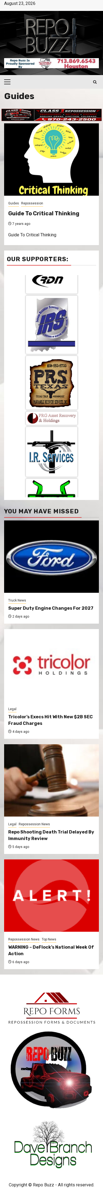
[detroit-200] (51, 484)
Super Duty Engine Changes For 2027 (50, 608)
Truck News (17, 600)
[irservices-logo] (51, 400)
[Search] (94, 82)
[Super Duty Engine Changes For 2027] (51, 556)
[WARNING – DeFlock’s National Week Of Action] (51, 895)
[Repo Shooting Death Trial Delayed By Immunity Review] (51, 780)
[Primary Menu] (9, 82)
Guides (13, 203)
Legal (12, 709)
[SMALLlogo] (51, 366)
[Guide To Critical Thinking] (51, 159)
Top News (49, 939)
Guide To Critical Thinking (43, 213)
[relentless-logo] (51, 441)
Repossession (32, 203)
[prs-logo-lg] (51, 331)
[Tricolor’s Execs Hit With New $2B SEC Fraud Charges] (51, 665)
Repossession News (34, 824)
